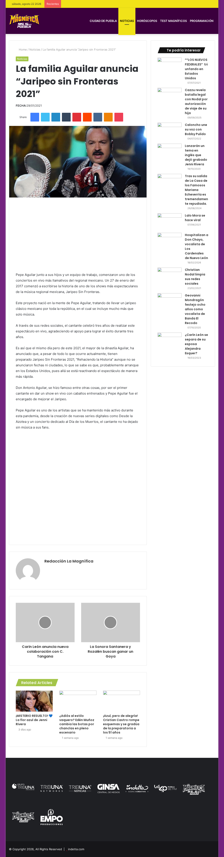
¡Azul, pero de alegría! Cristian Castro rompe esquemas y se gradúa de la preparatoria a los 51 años (121, 724)
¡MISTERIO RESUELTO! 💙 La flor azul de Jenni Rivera (34, 720)
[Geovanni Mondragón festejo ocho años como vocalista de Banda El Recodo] (170, 301)
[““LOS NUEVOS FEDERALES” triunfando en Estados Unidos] (170, 66)
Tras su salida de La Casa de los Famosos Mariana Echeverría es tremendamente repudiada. (196, 190)
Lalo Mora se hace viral (195, 217)
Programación (202, 21)
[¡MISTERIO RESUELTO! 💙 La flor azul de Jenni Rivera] (34, 701)
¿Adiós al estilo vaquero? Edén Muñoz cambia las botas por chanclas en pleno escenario (76, 724)
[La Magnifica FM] (24, 20)
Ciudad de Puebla (103, 21)
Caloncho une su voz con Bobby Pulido (196, 129)
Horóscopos (147, 21)
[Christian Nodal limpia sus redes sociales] (170, 276)
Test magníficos (173, 21)
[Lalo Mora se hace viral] (170, 221)
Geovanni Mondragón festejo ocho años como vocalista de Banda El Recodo (195, 309)
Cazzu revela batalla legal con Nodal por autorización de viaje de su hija (196, 101)
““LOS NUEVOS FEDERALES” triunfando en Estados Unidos (196, 69)
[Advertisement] (78, 234)
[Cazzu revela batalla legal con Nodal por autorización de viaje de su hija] (170, 96)
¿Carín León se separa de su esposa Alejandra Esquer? (196, 344)
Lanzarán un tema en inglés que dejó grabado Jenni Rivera (196, 155)
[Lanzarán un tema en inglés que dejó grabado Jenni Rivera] (170, 152)
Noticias (127, 21)
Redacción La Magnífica (68, 561)
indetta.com (76, 849)
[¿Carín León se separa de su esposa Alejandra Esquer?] (170, 341)
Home (22, 49)
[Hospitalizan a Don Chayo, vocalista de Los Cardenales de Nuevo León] (170, 241)
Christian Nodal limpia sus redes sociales (195, 277)
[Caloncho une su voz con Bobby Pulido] (170, 131)
